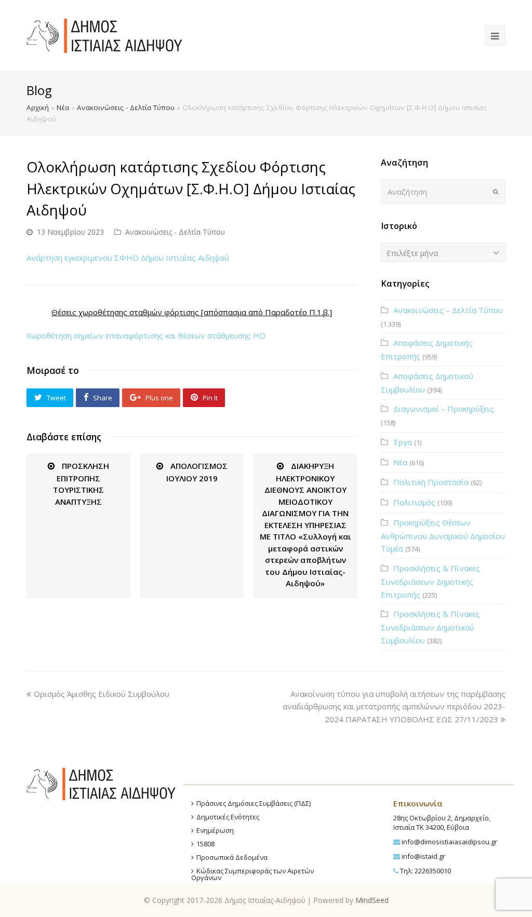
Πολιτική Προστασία (431, 482)
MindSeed (372, 900)
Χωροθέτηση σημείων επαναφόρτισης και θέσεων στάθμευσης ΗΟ (145, 335)
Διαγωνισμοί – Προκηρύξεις (443, 408)
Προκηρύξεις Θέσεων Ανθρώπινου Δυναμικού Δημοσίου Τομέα (443, 535)
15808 (205, 843)
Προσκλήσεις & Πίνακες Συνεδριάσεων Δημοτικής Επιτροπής (430, 581)
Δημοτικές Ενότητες (227, 816)
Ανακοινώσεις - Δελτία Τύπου (126, 107)
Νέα (63, 107)
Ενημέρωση (215, 830)
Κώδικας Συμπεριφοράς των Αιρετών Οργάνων (252, 874)
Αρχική (37, 107)
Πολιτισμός (414, 502)
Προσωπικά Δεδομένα (232, 857)
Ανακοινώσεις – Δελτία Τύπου (448, 310)
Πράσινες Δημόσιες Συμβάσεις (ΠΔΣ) (253, 803)
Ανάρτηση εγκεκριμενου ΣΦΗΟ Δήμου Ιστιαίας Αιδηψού (127, 257)
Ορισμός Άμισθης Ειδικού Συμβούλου (101, 694)
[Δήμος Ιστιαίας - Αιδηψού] (104, 34)
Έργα (402, 442)
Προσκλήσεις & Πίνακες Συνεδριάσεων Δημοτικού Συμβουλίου (430, 627)
